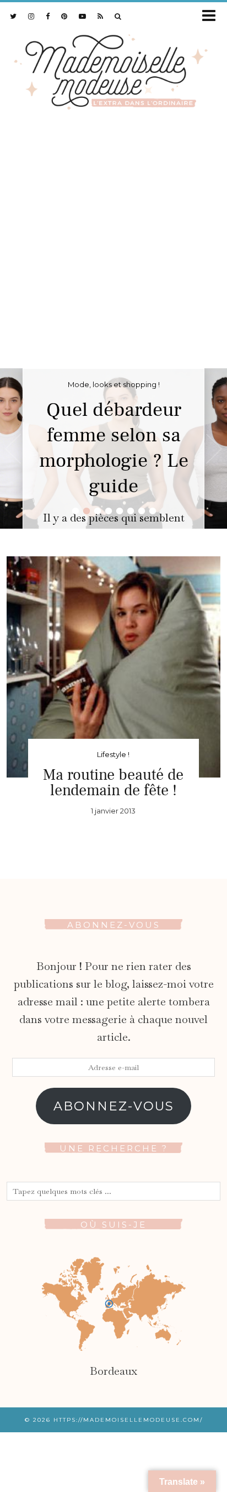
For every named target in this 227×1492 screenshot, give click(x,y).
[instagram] (31, 16)
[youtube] (83, 16)
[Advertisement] (113, 249)
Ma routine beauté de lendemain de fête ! (113, 782)
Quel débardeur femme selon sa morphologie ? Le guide (113, 448)
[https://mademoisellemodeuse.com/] (113, 69)
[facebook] (48, 16)
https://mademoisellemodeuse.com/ (128, 1419)
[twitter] (13, 16)
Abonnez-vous (113, 1106)
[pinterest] (64, 16)
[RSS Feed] (101, 16)
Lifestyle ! (113, 754)
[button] (212, 16)
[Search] (118, 16)
